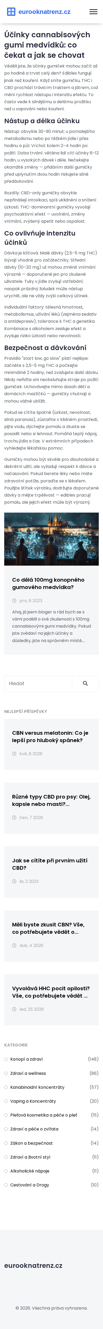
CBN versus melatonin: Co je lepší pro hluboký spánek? (50, 736)
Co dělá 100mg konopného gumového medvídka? (48, 583)
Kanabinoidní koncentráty (37, 1087)
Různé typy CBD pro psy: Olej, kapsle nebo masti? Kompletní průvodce (51, 800)
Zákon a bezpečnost (31, 1143)
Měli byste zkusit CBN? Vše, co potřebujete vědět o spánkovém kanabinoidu (48, 928)
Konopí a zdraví (26, 1059)
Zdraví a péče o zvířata (34, 1129)
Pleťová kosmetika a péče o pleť (43, 1115)
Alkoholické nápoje (29, 1171)
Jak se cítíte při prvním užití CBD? (49, 864)
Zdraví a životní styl (30, 1157)
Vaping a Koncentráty (33, 1101)
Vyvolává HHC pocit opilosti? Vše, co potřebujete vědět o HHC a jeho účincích (51, 992)
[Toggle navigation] (93, 12)
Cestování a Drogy (29, 1185)
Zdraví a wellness (28, 1073)
